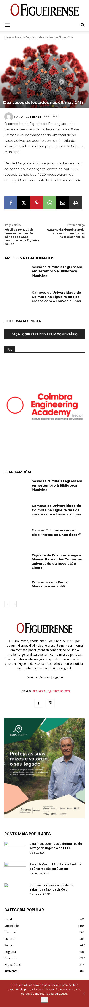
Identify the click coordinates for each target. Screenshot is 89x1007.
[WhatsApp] (49, 202)
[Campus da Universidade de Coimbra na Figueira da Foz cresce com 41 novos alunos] (16, 298)
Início (7, 37)
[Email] (62, 202)
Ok (44, 1000)
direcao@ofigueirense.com (51, 691)
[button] (7, 25)
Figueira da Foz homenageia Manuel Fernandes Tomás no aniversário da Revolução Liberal (57, 561)
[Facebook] (10, 202)
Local (18, 37)
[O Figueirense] (44, 9)
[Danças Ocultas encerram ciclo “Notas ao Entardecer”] (16, 536)
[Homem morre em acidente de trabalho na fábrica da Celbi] (15, 890)
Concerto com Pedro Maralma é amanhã (50, 584)
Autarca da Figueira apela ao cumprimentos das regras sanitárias (66, 233)
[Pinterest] (36, 202)
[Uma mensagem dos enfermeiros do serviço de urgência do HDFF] (15, 849)
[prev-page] (7, 604)
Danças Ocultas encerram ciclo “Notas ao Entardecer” (56, 532)
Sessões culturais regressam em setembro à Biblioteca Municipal (57, 271)
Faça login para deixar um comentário (45, 334)
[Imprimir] (75, 202)
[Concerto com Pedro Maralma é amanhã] (16, 588)
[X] (23, 202)
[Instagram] (50, 703)
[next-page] (14, 604)
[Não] (83, 993)
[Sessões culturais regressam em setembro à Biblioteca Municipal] (16, 273)
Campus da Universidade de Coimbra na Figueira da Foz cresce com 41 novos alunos (56, 296)
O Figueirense (31, 116)
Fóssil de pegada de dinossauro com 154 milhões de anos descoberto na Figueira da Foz (21, 237)
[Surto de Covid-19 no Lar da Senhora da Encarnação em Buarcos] (15, 869)
